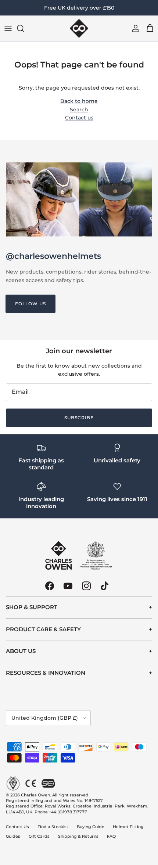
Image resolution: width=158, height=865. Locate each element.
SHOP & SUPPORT (31, 607)
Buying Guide (90, 826)
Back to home (79, 101)
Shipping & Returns (78, 836)
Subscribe (79, 417)
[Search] (24, 28)
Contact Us (17, 826)
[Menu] (8, 28)
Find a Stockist (52, 826)
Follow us (30, 303)
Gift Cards (39, 836)
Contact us (79, 117)
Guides (13, 836)
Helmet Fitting (128, 826)
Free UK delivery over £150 (79, 7)
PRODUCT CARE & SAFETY (43, 629)
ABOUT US (21, 650)
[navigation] (79, 607)
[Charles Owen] (79, 28)
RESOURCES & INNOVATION (45, 672)
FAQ (111, 836)
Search (79, 109)
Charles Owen (35, 795)
